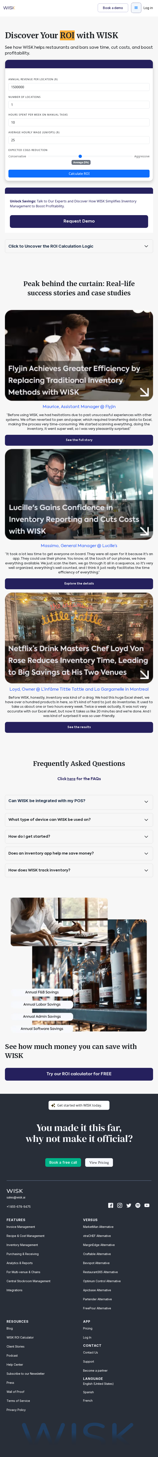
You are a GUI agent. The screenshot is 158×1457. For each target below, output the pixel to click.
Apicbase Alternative (97, 1290)
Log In (87, 1337)
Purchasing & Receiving (23, 1254)
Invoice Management (21, 1226)
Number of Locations (24, 97)
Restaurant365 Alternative (100, 1272)
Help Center (15, 1364)
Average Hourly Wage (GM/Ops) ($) (34, 132)
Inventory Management (22, 1245)
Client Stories (15, 1346)
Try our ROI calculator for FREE (79, 1074)
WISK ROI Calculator (20, 1337)
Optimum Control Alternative (102, 1281)
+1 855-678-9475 (19, 1206)
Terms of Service (18, 1400)
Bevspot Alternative (96, 1263)
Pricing (87, 1328)
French (88, 1400)
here (71, 779)
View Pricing (99, 1162)
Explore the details (79, 583)
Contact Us (90, 1352)
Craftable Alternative (97, 1254)
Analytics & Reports (20, 1263)
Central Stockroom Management (28, 1281)
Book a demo (113, 8)
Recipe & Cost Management (25, 1236)
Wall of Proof (15, 1391)
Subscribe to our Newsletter (26, 1373)
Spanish (88, 1392)
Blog (10, 1328)
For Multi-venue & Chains (23, 1272)
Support (88, 1361)
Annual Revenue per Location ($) (33, 79)
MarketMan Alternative (98, 1226)
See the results (79, 727)
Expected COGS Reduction (28, 150)
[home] (9, 8)
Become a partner (95, 1370)
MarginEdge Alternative (99, 1245)
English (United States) (98, 1383)
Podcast (12, 1355)
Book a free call (63, 1162)
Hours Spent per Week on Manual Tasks (38, 114)
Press (10, 1382)
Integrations (14, 1290)
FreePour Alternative (97, 1308)
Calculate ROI (79, 173)
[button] (136, 8)
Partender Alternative (97, 1299)
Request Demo (79, 221)
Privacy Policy (16, 1410)
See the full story (79, 440)
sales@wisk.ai (16, 1197)
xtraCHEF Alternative (97, 1236)
